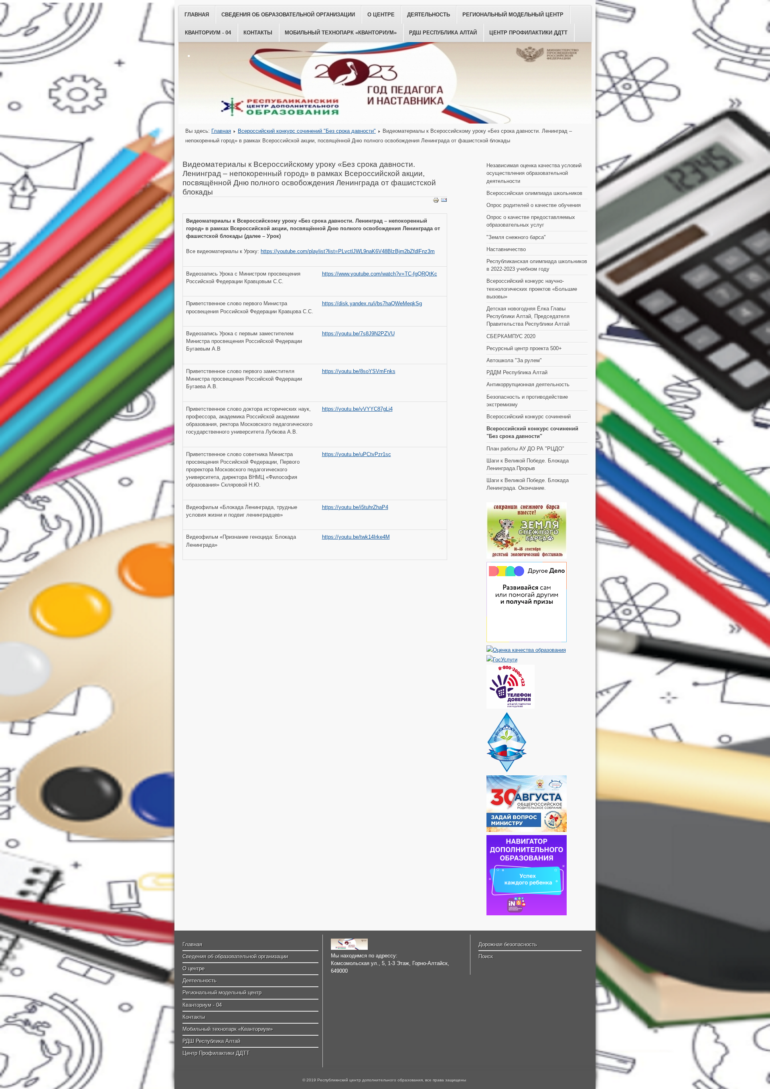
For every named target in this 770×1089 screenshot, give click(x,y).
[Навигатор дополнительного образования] (526, 914)
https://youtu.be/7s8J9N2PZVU (358, 334)
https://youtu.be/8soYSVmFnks (358, 371)
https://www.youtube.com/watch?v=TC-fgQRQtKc (379, 274)
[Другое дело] (526, 640)
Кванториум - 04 (208, 33)
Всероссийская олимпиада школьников (534, 193)
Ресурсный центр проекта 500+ (524, 348)
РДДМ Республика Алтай (516, 372)
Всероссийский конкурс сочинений (528, 417)
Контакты (257, 33)
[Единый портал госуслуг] (501, 660)
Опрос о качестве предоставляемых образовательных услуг (530, 221)
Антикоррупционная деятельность (527, 384)
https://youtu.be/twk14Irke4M (356, 537)
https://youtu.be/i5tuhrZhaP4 (355, 507)
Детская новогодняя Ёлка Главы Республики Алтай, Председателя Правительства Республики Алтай (527, 316)
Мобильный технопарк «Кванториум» (341, 33)
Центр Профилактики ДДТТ (528, 33)
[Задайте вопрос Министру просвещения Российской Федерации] (526, 830)
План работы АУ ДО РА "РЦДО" (525, 449)
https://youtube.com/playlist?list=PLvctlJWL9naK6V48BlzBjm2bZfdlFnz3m (348, 251)
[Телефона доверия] (510, 707)
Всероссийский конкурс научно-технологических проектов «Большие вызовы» (531, 288)
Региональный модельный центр (512, 15)
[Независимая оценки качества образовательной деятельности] (526, 650)
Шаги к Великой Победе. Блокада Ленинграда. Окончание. (527, 484)
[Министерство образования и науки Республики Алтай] (506, 770)
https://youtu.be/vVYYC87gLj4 (357, 409)
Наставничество (506, 249)
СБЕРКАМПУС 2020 (510, 336)
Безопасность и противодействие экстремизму (527, 401)
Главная (196, 15)
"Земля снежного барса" (516, 237)
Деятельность (428, 15)
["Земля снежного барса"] (526, 557)
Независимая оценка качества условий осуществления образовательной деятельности (534, 173)
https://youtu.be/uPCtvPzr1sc (356, 454)
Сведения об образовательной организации (288, 15)
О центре (381, 15)
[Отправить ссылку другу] (444, 202)
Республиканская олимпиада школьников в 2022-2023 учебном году (536, 265)
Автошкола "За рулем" (514, 360)
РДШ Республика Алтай (443, 33)
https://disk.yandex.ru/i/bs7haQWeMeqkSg (372, 303)
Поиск (485, 956)
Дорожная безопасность (507, 944)
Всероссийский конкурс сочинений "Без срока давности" (307, 131)
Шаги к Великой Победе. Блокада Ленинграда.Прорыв (527, 464)
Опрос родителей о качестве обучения (533, 205)
